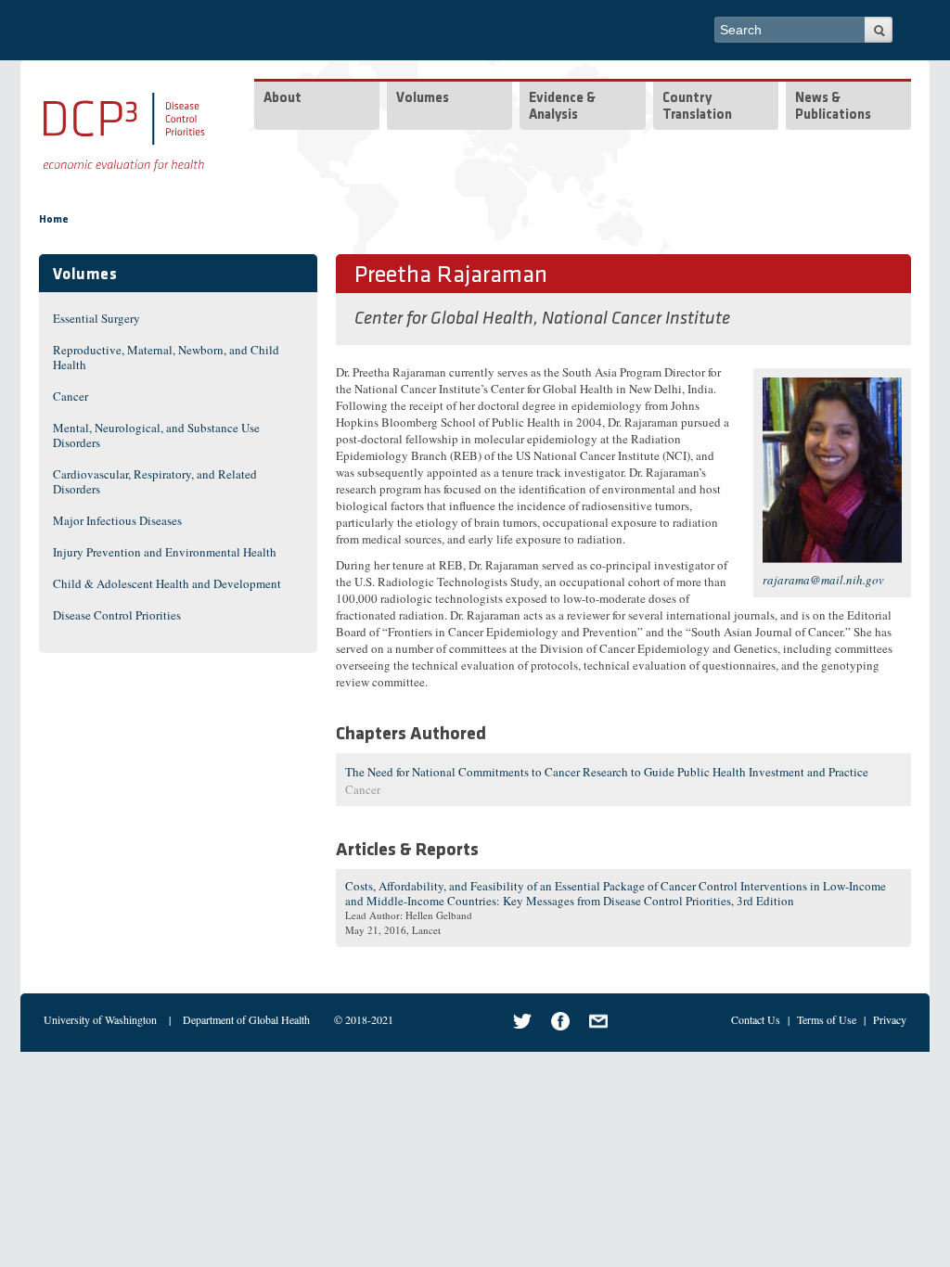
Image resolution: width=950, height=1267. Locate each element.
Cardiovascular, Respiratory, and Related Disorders (155, 481)
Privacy (889, 1019)
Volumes (422, 99)
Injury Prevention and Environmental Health (164, 552)
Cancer (70, 396)
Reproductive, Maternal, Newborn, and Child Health (166, 357)
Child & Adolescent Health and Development (167, 583)
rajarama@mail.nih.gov (823, 579)
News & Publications (833, 107)
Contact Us (755, 1019)
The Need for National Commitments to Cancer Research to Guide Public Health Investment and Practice (606, 771)
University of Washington (100, 1019)
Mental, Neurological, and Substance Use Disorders (156, 435)
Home (54, 219)
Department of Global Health (246, 1019)
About (282, 99)
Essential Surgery (96, 318)
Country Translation (697, 107)
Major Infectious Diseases (117, 520)
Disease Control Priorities (117, 615)
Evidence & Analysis (562, 107)
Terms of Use (826, 1019)
